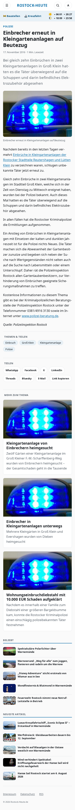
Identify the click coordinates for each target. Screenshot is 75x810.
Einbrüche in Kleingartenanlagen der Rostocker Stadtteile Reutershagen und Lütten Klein (37, 160)
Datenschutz (27, 794)
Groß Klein (28, 342)
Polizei (8, 26)
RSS (41, 794)
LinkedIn (56, 370)
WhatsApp (12, 370)
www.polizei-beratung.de (40, 316)
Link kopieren (60, 378)
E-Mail (42, 378)
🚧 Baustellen (11, 16)
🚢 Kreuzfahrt (32, 16)
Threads (10, 378)
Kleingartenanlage (50, 342)
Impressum (9, 794)
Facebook (31, 370)
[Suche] (57, 5)
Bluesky (27, 378)
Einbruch (10, 342)
